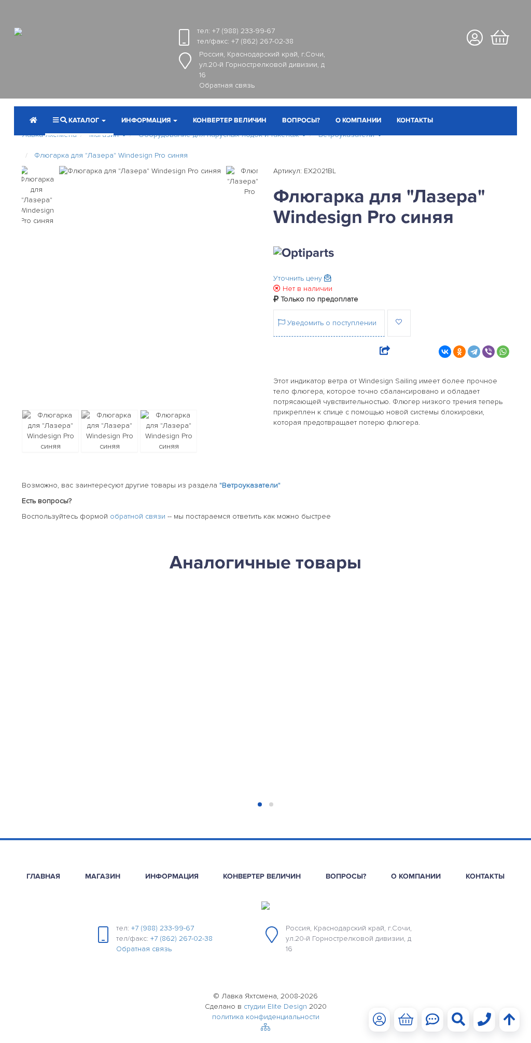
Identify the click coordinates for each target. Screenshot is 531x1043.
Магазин (102, 876)
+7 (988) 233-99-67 (243, 30)
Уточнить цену (298, 278)
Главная (43, 876)
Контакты (415, 120)
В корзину (76, 779)
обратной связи (137, 516)
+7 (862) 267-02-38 (262, 41)
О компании (358, 120)
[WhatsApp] (503, 351)
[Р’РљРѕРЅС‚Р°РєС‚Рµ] (445, 351)
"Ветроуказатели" (250, 485)
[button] (149, 121)
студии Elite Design (275, 1006)
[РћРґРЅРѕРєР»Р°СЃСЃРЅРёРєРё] (459, 351)
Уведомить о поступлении (330, 322)
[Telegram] (474, 351)
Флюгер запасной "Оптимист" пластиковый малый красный (322, 646)
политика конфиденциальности (265, 1016)
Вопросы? (301, 120)
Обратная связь (227, 85)
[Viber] (488, 351)
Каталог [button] (84, 120)
